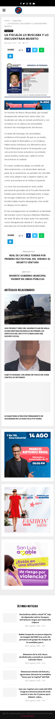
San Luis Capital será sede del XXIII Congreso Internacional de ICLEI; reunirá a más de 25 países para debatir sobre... (35, 693)
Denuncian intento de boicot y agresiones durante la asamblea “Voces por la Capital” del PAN (35, 674)
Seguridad (8, 31)
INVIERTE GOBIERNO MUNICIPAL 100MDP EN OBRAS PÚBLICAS (27, 278)
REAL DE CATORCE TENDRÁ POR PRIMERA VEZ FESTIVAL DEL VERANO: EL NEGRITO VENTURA (27, 259)
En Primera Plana (27, 716)
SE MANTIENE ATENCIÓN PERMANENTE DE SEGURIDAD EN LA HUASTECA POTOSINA (23, 417)
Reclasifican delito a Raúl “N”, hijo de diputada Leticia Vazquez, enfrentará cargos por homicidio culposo (35, 618)
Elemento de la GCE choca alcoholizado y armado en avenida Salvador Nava (35, 657)
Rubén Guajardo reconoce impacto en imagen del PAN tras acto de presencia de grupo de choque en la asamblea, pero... (35, 638)
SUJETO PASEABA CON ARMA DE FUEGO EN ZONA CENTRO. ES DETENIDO (26, 376)
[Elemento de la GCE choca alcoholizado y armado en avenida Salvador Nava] (10, 657)
